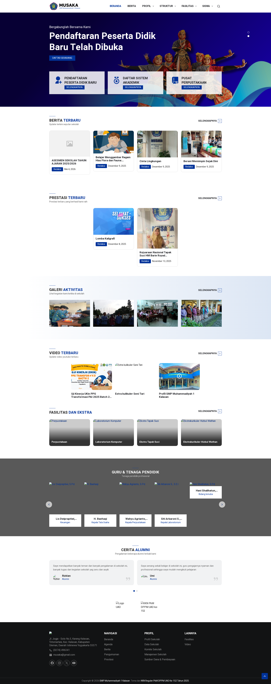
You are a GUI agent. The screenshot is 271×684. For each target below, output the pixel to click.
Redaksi (57, 169)
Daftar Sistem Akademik (135, 80)
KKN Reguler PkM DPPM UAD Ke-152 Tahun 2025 (165, 680)
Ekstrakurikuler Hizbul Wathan (200, 442)
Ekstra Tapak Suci (149, 442)
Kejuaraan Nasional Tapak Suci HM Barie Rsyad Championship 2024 (155, 254)
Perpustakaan (59, 442)
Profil (146, 6)
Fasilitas (188, 6)
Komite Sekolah (153, 649)
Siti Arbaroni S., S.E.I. (170, 519)
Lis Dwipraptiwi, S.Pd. (65, 519)
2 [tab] (248, 36)
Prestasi (108, 659)
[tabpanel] (135, 60)
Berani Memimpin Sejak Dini (200, 161)
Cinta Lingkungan (150, 161)
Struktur (166, 6)
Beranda (115, 6)
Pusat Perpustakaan (194, 80)
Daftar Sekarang (62, 58)
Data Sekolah (151, 644)
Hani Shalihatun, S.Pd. (206, 490)
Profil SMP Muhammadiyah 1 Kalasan (176, 395)
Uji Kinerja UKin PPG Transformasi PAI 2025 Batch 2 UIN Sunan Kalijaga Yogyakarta (90, 395)
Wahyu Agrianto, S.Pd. (135, 519)
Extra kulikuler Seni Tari (129, 393)
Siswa (206, 6)
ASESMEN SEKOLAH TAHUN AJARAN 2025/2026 (69, 162)
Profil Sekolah (152, 639)
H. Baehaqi (100, 519)
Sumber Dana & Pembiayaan (159, 659)
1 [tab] (248, 32)
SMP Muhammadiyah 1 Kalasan (115, 680)
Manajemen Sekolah (155, 654)
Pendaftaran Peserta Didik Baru (80, 80)
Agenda (108, 644)
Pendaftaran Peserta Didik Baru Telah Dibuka (102, 42)
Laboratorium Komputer (109, 442)
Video (188, 644)
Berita (132, 6)
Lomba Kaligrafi (105, 238)
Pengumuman (111, 654)
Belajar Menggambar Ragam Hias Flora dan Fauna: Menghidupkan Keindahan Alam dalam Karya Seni (113, 159)
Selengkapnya (74, 87)
